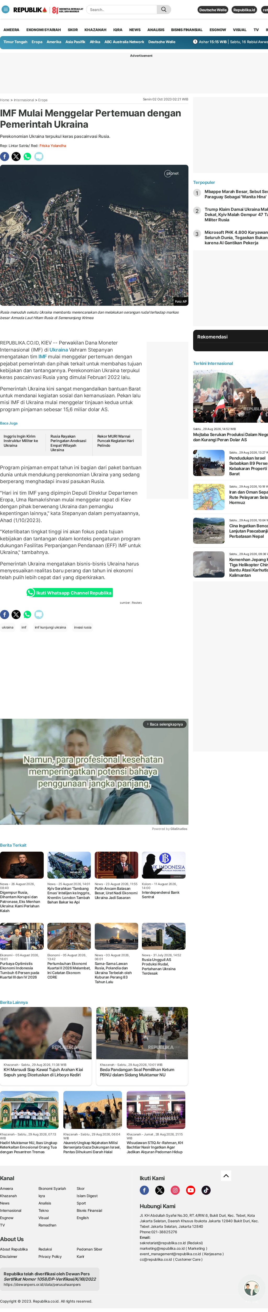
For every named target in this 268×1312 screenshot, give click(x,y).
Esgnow (7, 1217)
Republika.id (244, 10)
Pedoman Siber (89, 1249)
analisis (155, 29)
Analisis (44, 1203)
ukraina (7, 627)
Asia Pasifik (75, 41)
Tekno (43, 1210)
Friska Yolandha (53, 145)
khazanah (95, 29)
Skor (80, 1188)
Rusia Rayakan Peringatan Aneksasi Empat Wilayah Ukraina (68, 443)
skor (72, 29)
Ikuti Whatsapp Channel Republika (73, 593)
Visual (43, 1217)
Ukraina (58, 350)
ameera (11, 29)
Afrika (95, 41)
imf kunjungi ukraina (50, 627)
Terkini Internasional (213, 363)
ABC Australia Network (124, 41)
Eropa (37, 41)
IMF (42, 356)
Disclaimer (8, 1256)
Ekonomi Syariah (43, 29)
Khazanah (8, 1196)
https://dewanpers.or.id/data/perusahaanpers (42, 1284)
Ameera (6, 1188)
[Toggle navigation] (5, 9)
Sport (81, 1203)
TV (256, 29)
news (134, 29)
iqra (117, 29)
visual (240, 29)
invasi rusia (82, 627)
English (83, 1217)
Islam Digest (87, 1196)
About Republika (14, 1249)
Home (4, 100)
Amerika (54, 41)
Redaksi (45, 1249)
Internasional (24, 100)
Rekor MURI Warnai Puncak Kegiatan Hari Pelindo (115, 441)
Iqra (41, 1196)
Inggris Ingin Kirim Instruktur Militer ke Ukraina (21, 441)
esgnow (218, 29)
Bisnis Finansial (187, 29)
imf (23, 627)
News (5, 1203)
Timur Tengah (15, 41)
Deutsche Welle (212, 10)
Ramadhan (47, 1225)
